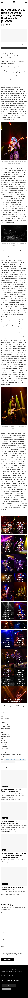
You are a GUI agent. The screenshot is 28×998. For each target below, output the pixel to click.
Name (3, 932)
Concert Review (10, 762)
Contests (4, 786)
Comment (4, 913)
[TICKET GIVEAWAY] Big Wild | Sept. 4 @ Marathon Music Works (12, 888)
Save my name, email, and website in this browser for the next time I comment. (13, 954)
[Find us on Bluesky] (9, 975)
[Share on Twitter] (20, 48)
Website (3, 946)
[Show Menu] (2, 2)
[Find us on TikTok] (12, 975)
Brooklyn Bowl (21, 759)
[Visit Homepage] (14, 2)
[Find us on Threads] (7, 975)
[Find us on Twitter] (4, 975)
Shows (4, 850)
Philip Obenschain (10, 24)
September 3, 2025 (16, 865)
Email (3, 939)
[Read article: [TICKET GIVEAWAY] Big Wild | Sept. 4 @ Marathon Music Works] (14, 876)
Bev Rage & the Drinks (10, 759)
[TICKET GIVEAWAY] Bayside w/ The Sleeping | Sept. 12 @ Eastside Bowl (11, 790)
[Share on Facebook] (7, 48)
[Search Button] (26, 2)
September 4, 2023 (7, 27)
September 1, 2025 (16, 896)
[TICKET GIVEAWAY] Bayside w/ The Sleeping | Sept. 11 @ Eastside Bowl (11, 822)
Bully (3, 762)
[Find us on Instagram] (1, 975)
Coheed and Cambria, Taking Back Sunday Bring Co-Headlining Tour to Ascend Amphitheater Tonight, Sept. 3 (13, 855)
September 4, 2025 (16, 799)
